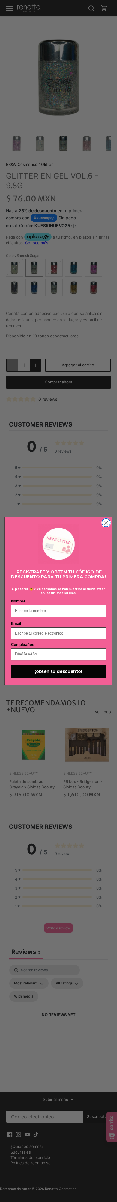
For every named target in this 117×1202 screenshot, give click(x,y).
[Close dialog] (106, 523)
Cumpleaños (22, 645)
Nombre (18, 602)
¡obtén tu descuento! (58, 671)
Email (16, 624)
